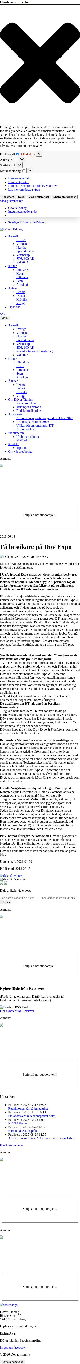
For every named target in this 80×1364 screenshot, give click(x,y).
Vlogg (20, 303)
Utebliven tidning (27, 436)
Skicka (6, 902)
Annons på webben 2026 (32, 422)
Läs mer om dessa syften (24, 189)
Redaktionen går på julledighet (28, 1108)
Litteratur (22, 277)
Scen (19, 281)
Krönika (21, 299)
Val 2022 (22, 262)
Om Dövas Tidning (20, 399)
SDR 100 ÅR (25, 258)
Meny (5, 318)
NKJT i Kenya (17, 1123)
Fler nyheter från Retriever (17, 1011)
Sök (2, 314)
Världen (21, 243)
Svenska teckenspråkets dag (34, 351)
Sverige (21, 240)
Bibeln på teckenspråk (22, 1131)
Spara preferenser (64, 196)
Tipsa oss (14, 307)
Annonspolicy (25, 429)
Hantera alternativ (19, 178)
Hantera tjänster (18, 182)
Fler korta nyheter (11, 1145)
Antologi (22, 284)
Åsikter (13, 288)
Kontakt (13, 444)
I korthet (21, 247)
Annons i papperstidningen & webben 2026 (44, 418)
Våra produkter (26, 403)
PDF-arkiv (23, 440)
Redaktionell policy (29, 410)
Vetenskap (23, 255)
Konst (20, 273)
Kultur (12, 266)
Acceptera (8, 196)
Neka (21, 196)
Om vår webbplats (20, 451)
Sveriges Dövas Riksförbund (27, 222)
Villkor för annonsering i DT (35, 425)
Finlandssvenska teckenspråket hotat (31, 1116)
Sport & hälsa (25, 251)
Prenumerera (16, 433)
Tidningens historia (28, 407)
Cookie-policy (17, 208)
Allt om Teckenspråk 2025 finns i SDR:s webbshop (41, 1138)
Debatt (20, 295)
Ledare (20, 292)
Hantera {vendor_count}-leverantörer (32, 186)
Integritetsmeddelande (22, 211)
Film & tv (22, 269)
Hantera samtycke (12, 1361)
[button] (40, 63)
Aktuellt (13, 236)
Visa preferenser (39, 196)
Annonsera (15, 414)
